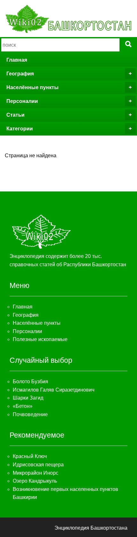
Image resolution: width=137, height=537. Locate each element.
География (20, 73)
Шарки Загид (28, 398)
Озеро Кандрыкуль (35, 481)
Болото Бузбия (30, 381)
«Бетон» (22, 406)
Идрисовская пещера (38, 464)
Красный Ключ (30, 456)
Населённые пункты (32, 87)
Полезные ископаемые (40, 339)
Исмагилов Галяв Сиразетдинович (53, 390)
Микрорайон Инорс (35, 473)
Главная (16, 60)
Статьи (15, 115)
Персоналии (22, 101)
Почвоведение (30, 414)
